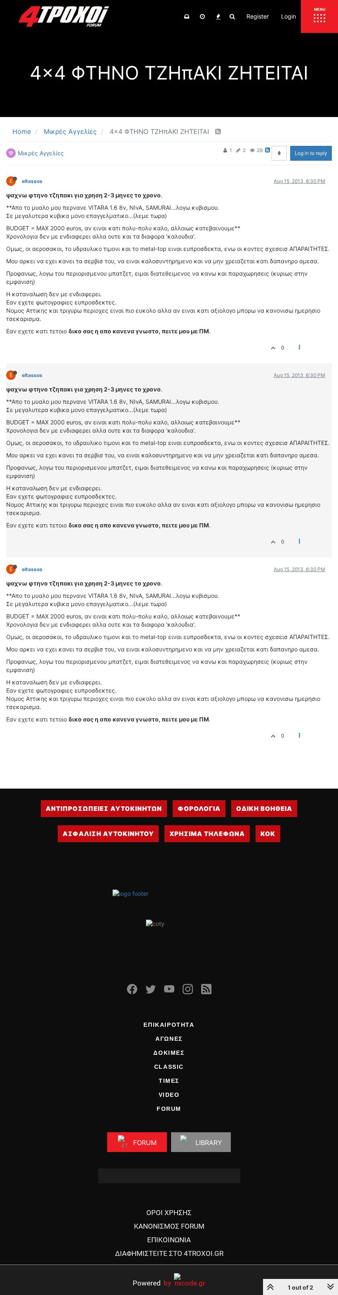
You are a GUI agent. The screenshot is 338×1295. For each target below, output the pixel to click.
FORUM (169, 1108)
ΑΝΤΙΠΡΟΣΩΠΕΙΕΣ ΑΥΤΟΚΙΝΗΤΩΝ (104, 809)
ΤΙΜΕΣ (169, 1080)
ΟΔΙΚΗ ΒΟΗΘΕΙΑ (264, 809)
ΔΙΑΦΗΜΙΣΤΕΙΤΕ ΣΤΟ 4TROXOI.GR (169, 1253)
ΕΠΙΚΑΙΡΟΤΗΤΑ (168, 1024)
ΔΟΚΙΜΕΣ (168, 1052)
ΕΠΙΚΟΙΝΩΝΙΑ (169, 1240)
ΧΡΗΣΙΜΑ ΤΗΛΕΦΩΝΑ (207, 834)
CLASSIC (169, 1066)
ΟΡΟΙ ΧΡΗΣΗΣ (169, 1212)
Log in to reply (311, 153)
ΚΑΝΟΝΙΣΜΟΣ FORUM (169, 1226)
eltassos (32, 181)
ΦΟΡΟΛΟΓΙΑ (199, 809)
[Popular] (218, 16)
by (152, 1283)
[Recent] (202, 16)
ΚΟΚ (268, 834)
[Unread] (187, 16)
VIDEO (169, 1094)
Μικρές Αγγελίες (41, 153)
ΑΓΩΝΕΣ (169, 1038)
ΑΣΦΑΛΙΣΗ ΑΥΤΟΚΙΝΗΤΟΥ (108, 834)
